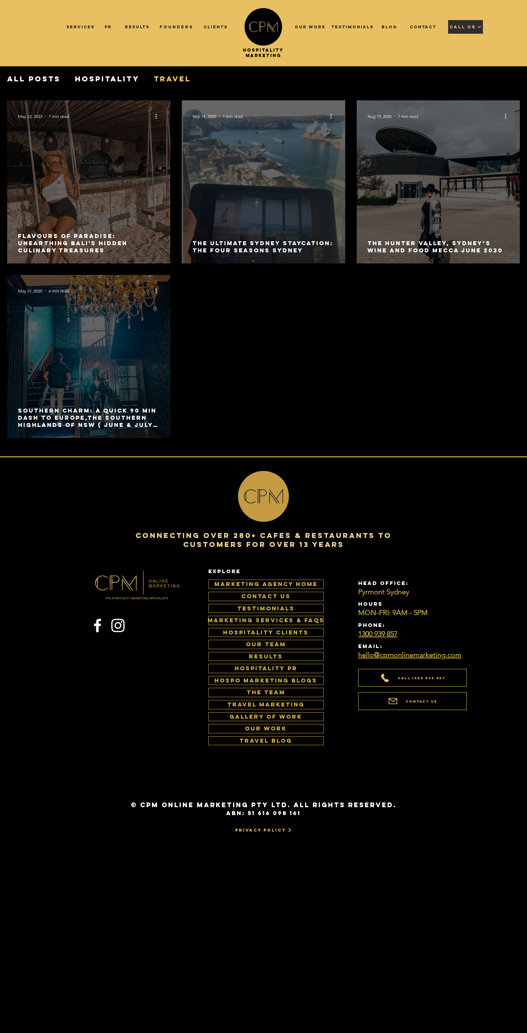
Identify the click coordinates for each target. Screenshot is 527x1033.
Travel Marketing (266, 704)
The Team (266, 692)
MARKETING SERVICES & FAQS (266, 620)
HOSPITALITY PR (266, 668)
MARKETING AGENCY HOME (266, 583)
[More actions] (158, 116)
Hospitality (107, 79)
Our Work (266, 728)
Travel (172, 79)
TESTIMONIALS (266, 608)
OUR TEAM (266, 644)
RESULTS (266, 656)
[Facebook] (97, 625)
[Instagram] (118, 625)
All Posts (34, 79)
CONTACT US (266, 596)
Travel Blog (265, 740)
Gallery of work (265, 716)
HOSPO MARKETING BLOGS (265, 680)
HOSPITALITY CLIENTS (266, 632)
